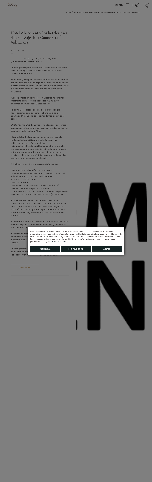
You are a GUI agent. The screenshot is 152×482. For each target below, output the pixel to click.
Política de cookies (59, 241)
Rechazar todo (76, 249)
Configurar (45, 249)
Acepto (107, 249)
